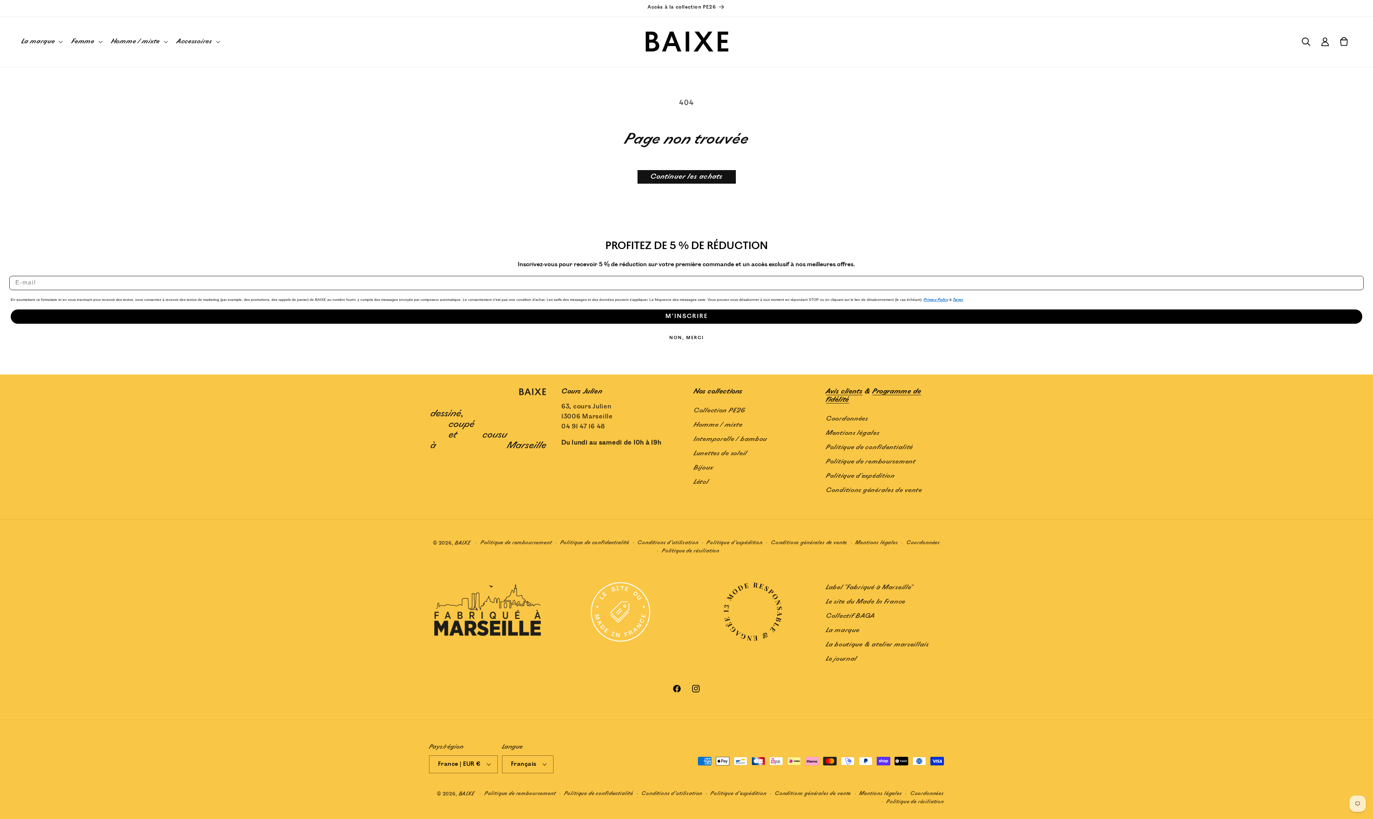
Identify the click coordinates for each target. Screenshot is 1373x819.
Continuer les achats (686, 176)
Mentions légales (853, 433)
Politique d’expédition (734, 542)
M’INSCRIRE (686, 316)
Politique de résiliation (690, 550)
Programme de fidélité (873, 395)
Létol (701, 482)
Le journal (841, 659)
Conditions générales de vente (874, 490)
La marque (842, 630)
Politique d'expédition (860, 476)
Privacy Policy (936, 299)
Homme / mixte (718, 425)
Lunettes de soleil (720, 453)
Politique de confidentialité (869, 447)
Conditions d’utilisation (668, 542)
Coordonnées (847, 419)
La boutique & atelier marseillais (877, 644)
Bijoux (703, 467)
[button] (41, 42)
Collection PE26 (719, 410)
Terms (958, 299)
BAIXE (463, 543)
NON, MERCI (686, 338)
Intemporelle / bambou (730, 439)
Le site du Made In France (865, 601)
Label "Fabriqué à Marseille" (869, 587)
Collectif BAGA (850, 616)
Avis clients (844, 391)
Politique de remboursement (871, 461)
